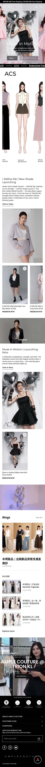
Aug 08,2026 (7, 566)
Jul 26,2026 (26, 606)
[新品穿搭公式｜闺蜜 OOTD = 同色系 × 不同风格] (11, 619)
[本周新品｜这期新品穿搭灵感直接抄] (22, 538)
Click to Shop (7, 367)
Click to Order (7, 204)
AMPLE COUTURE (11, 763)
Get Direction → (22, 676)
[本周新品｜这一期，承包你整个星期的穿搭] (11, 603)
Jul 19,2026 (26, 623)
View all (38, 517)
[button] (4, 6)
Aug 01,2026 (27, 590)
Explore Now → (22, 58)
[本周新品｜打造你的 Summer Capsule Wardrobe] (11, 587)
